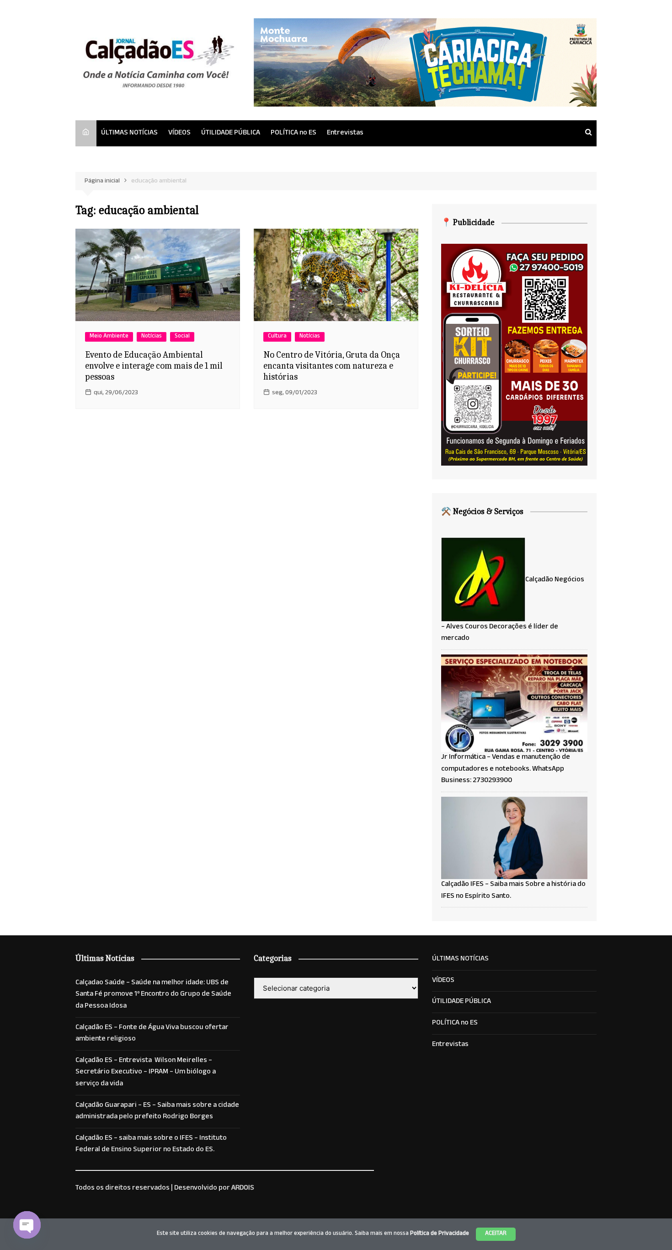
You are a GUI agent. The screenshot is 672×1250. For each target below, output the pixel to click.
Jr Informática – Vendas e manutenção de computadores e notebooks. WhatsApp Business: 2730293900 (505, 769)
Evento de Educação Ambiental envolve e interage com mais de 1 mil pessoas (154, 365)
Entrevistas (345, 133)
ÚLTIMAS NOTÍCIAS (129, 133)
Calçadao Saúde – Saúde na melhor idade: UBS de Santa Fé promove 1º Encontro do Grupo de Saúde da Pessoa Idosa (153, 995)
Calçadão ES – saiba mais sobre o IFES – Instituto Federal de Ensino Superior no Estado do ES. (151, 1144)
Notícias (151, 337)
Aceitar (496, 1234)
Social (182, 337)
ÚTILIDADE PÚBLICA (230, 133)
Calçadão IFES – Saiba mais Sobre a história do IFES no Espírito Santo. (513, 891)
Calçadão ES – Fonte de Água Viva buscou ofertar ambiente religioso (152, 1034)
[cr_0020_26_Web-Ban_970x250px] (425, 63)
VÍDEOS (179, 133)
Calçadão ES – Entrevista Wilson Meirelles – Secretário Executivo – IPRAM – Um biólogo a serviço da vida (145, 1072)
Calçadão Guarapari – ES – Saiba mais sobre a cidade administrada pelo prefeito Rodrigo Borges (157, 1111)
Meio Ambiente (109, 337)
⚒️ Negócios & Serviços (482, 511)
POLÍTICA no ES (293, 133)
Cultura (277, 337)
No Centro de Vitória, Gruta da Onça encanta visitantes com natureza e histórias (331, 365)
